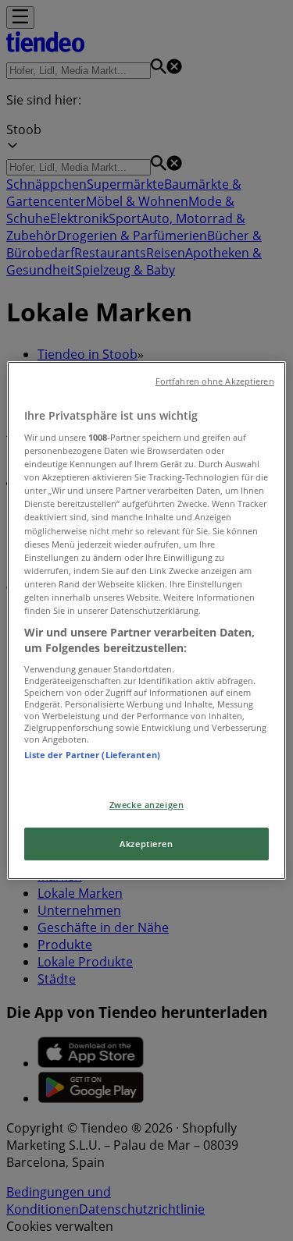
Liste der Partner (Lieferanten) (92, 755)
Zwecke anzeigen (146, 804)
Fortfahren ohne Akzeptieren (214, 381)
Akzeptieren (146, 844)
